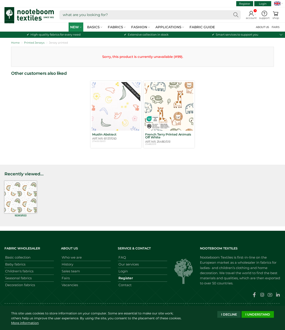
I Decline (229, 314)
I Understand (257, 314)
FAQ (122, 257)
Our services (128, 264)
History (67, 264)
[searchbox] (150, 15)
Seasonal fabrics (18, 278)
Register (244, 3)
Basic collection (18, 257)
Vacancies (70, 285)
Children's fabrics (19, 271)
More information (25, 323)
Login (263, 3)
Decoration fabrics (20, 285)
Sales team (71, 271)
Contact (125, 285)
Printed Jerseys (34, 42)
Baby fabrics (15, 264)
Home (15, 42)
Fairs (66, 278)
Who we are (72, 257)
